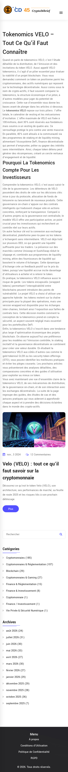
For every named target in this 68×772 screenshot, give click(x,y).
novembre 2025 (17, 690)
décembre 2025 (17, 683)
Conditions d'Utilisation (34, 746)
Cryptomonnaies (19, 558)
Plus (10, 509)
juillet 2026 (15, 637)
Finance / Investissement (23, 604)
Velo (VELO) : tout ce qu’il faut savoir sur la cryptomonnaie (31, 471)
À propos (34, 739)
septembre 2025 (17, 703)
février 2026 (15, 670)
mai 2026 (14, 650)
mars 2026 (15, 664)
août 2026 (14, 631)
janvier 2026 (16, 677)
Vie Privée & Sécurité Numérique (27, 610)
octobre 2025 (16, 697)
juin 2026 (14, 644)
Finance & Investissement (23, 591)
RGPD (34, 758)
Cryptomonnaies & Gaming (24, 577)
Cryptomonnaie (17, 597)
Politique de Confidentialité (34, 752)
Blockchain (15, 571)
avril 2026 (14, 657)
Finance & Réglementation (24, 584)
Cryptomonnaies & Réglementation (29, 564)
